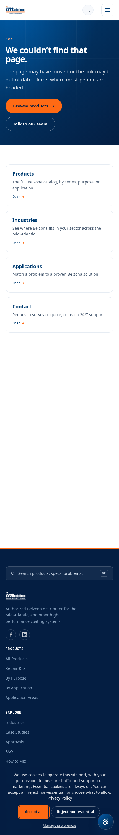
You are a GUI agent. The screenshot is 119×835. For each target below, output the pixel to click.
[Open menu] (107, 10)
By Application (19, 687)
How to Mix (16, 761)
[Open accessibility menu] (105, 821)
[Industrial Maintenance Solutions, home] (15, 10)
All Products (17, 658)
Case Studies (17, 732)
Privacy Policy (59, 798)
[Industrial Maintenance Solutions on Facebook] (11, 634)
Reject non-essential (75, 811)
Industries (15, 722)
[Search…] (88, 10)
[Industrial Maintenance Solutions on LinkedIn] (24, 634)
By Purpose (16, 678)
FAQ (9, 751)
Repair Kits (16, 668)
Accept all (34, 811)
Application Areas (22, 697)
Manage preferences (59, 825)
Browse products (34, 106)
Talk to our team (30, 124)
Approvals (15, 741)
